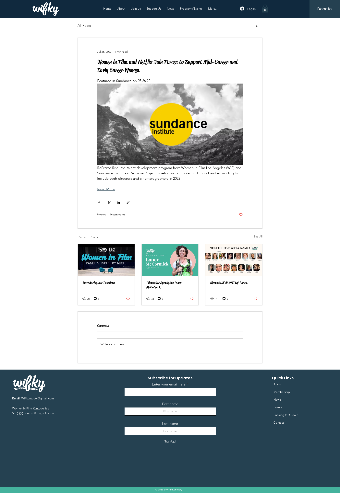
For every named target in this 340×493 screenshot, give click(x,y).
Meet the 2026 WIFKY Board (228, 283)
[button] (265, 9)
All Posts (84, 25)
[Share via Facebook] (99, 202)
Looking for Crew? (285, 415)
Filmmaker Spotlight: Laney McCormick (163, 285)
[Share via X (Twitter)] (109, 202)
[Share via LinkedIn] (118, 202)
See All (258, 236)
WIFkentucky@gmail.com (37, 398)
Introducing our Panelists (98, 283)
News (277, 399)
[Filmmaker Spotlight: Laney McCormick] (170, 260)
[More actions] (240, 52)
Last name (170, 423)
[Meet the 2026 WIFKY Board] (233, 260)
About (277, 384)
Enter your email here (169, 384)
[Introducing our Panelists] (106, 260)
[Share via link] (128, 202)
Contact (278, 422)
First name (170, 404)
